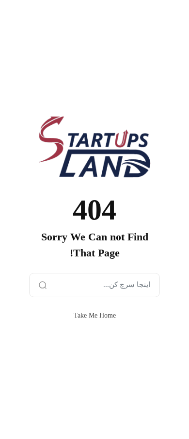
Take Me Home (95, 315)
